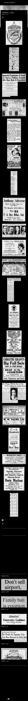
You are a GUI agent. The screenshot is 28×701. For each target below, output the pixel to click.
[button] (3, 17)
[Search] (26, 2)
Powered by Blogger (14, 699)
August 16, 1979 (4, 661)
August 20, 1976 (4, 609)
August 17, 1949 (4, 643)
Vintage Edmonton (9, 2)
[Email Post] (3, 520)
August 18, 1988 (5, 592)
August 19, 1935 (4, 626)
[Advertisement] (14, 554)
